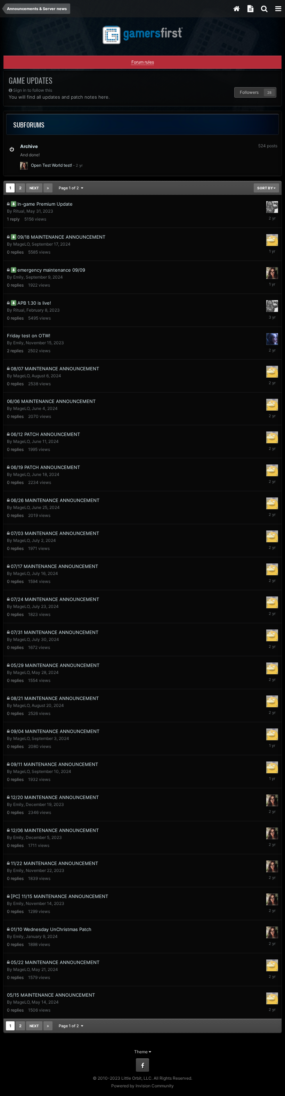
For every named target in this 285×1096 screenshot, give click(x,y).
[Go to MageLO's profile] (272, 240)
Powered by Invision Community (142, 1085)
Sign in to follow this (32, 90)
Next (34, 188)
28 (269, 92)
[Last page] (47, 187)
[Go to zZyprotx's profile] (272, 339)
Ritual (18, 211)
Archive (29, 146)
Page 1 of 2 (70, 188)
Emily (18, 277)
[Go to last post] (78, 165)
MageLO (21, 244)
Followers (249, 92)
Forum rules (142, 62)
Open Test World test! (51, 165)
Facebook (142, 1065)
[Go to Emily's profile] (24, 166)
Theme (141, 1051)
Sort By (265, 188)
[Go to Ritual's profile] (272, 207)
